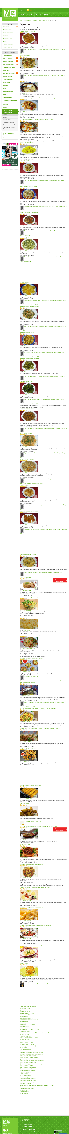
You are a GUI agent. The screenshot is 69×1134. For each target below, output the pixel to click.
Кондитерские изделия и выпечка (10, 100)
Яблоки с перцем (24, 1095)
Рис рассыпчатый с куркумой (27, 142)
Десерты (5, 107)
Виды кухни (6, 70)
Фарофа (22, 1028)
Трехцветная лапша (25, 1008)
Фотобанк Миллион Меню (8, 134)
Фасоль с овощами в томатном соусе (29, 1041)
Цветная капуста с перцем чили (28, 1062)
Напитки (5, 104)
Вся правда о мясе (8, 64)
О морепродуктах (8, 61)
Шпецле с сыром (24, 1090)
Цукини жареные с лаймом (26, 1065)
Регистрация (37, 10)
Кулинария (6, 26)
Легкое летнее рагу (25, 55)
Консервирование (8, 79)
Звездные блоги (7, 47)
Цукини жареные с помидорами (28, 1067)
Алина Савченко (27, 695)
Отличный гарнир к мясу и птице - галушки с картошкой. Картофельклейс (38, 826)
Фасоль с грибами (24, 485)
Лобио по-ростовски (25, 844)
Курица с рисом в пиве (25, 577)
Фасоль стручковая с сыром (27, 1044)
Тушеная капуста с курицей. (27, 1013)
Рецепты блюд (27, 20)
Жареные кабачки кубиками (27, 332)
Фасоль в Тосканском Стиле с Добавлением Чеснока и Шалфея (36, 1033)
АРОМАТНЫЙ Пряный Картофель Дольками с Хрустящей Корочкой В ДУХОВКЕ (40, 728)
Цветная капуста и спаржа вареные (29, 1057)
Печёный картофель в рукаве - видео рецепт (31, 597)
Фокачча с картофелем (25, 1049)
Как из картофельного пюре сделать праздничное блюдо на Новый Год (38, 708)
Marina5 (25, 93)
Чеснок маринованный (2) (26, 1075)
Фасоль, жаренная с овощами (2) (28, 1046)
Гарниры (5, 114)
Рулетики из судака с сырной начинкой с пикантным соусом (35, 887)
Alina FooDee (26, 671)
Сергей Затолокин (27, 798)
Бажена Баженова (27, 610)
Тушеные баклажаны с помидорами (29, 212)
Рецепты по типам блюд (29, 1131)
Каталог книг (6, 137)
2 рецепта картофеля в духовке (28, 748)
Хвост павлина (23, 1050)
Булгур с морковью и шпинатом (28, 554)
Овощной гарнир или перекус (27, 31)
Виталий (25, 44)
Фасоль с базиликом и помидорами (29, 1037)
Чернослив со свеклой (25, 1072)
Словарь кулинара (27, 1124)
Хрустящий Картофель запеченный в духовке (31, 864)
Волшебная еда (27, 155)
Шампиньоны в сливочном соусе (28, 1086)
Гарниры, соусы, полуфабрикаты (41, 20)
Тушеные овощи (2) (25, 1015)
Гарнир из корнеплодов (26, 433)
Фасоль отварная (24, 1034)
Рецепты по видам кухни (29, 1129)
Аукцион (23, 10)
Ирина (24, 839)
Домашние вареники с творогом (28, 80)
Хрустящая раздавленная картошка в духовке (31, 658)
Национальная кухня (9, 67)
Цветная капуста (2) (29, 1055)
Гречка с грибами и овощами (27, 459)
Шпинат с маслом (24, 1091)
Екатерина (26, 816)
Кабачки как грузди (24, 237)
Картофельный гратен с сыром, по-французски (32, 945)
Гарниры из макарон (8, 122)
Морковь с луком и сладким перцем (29, 511)
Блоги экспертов (8, 44)
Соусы (5, 117)
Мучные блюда (7, 97)
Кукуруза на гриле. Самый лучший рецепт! (30, 785)
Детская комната (7, 38)
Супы (4, 88)
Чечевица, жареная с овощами (27, 1082)
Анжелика (25, 857)
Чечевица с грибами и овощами (28, 408)
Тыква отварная (24, 1021)
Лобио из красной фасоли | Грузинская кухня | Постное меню (35, 925)
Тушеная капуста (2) (25, 1011)
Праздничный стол (27, 1126)
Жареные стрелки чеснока (26, 381)
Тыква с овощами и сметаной (27, 1024)
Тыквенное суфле (24, 1026)
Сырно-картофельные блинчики (28, 1006)
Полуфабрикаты (7, 119)
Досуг (4, 41)
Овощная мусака (24, 963)
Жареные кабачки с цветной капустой (29, 306)
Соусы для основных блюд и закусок (9, 128)
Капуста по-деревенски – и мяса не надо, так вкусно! (33, 635)
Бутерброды (6, 82)
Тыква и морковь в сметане (26, 1018)
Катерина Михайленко (29, 648)
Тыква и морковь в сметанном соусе (29, 1019)
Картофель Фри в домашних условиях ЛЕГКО (31, 907)
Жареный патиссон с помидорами (28, 186)
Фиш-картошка (23, 1047)
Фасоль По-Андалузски (26, 1036)
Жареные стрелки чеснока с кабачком (29, 358)
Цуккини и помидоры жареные (27, 1070)
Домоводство (7, 29)
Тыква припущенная (25, 1023)
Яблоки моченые (24, 1093)
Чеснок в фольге (24, 1073)
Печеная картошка (24, 282)
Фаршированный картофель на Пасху (29, 1029)
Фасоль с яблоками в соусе (26, 1042)
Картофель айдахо (24, 803)
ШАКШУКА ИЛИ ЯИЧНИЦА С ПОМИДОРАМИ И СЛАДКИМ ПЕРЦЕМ (37, 119)
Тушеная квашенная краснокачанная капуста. (31, 1010)
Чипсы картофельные (25, 1083)
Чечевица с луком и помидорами (28, 1080)
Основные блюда (8, 91)
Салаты (5, 94)
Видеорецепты (7, 76)
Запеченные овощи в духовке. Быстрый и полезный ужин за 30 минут (37, 98)
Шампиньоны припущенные (27, 1088)
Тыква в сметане (24, 1016)
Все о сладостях (7, 58)
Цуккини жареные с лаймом (27, 1068)
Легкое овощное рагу (25, 160)
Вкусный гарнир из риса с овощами (29, 617)
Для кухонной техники (9, 73)
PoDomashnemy (27, 630)
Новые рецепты (7, 55)
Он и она (5, 35)
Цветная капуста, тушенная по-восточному (31, 1064)
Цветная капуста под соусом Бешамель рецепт (32, 1060)
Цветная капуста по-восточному (28, 1059)
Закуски (5, 85)
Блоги (10, 24)
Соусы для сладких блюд (10, 124)
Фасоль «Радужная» (25, 1031)
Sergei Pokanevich (27, 877)
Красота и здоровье (8, 32)
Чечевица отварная (25, 1077)
